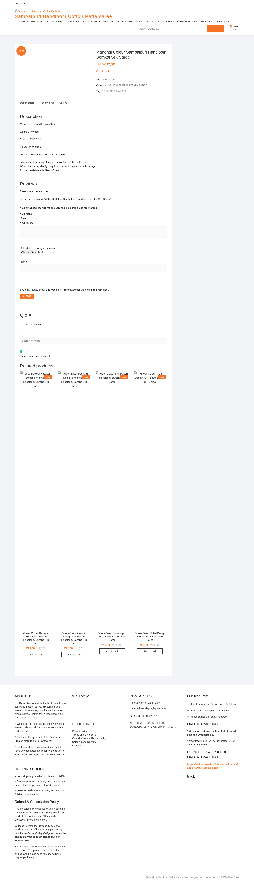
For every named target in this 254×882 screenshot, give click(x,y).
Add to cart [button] (36, 654)
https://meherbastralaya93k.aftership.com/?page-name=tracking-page (212, 765)
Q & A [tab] (63, 102)
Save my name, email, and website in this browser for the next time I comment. (64, 289)
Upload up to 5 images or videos (38, 248)
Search (215, 28)
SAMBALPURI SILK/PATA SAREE (127, 85)
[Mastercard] (81, 705)
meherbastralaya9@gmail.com (148, 708)
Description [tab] (27, 102)
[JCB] (75, 714)
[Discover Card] (109, 705)
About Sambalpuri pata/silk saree (209, 716)
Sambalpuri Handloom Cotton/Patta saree (63, 16)
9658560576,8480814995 (146, 703)
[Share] (242, 4)
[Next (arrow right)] (248, 441)
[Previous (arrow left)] (6, 441)
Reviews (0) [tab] (47, 102)
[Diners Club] (102, 705)
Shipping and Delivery (84, 742)
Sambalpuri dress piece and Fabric (210, 710)
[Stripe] (116, 705)
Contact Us (78, 745)
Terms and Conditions (84, 734)
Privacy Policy (79, 731)
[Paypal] (95, 705)
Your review (27, 222)
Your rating (26, 213)
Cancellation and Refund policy (89, 738)
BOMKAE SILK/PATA (114, 91)
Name (23, 261)
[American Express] (75, 705)
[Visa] (88, 705)
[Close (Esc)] (250, 4)
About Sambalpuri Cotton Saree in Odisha (213, 704)
